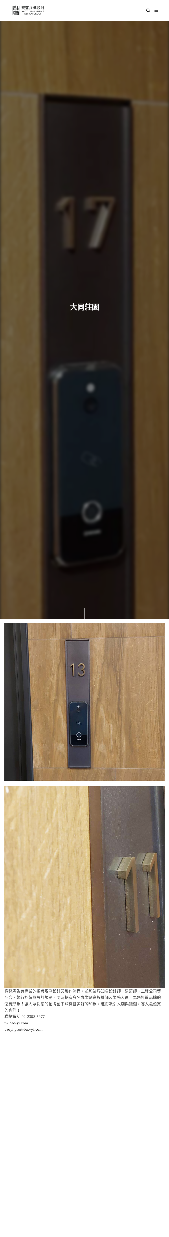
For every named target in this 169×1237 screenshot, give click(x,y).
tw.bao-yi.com (16, 1023)
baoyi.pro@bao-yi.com (23, 1029)
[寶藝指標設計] (28, 10)
